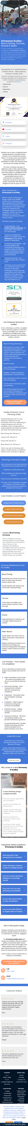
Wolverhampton (7, 1102)
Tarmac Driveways (21, 1099)
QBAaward (17, 82)
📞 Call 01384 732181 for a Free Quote (14, 1124)
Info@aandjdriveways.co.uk (15, 979)
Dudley (7, 1091)
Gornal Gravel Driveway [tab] (13, 522)
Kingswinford (7, 1098)
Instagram (8, 143)
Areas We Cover (14, 760)
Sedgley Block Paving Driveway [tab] (14, 503)
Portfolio (21, 1077)
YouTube (8, 129)
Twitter (7, 136)
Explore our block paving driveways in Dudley (14, 402)
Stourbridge (7, 1093)
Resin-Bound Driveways (21, 1095)
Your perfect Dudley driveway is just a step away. (14, 962)
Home (22, 1075)
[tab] (14, 856)
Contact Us (21, 1080)
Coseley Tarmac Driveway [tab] (13, 509)
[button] (14, 856)
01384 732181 (10, 971)
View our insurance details (14, 296)
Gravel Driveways (21, 1103)
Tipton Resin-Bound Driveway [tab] (13, 516)
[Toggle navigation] (25, 2)
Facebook (8, 122)
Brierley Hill (7, 1100)
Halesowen (7, 1096)
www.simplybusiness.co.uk (14, 298)
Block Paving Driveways (21, 1092)
